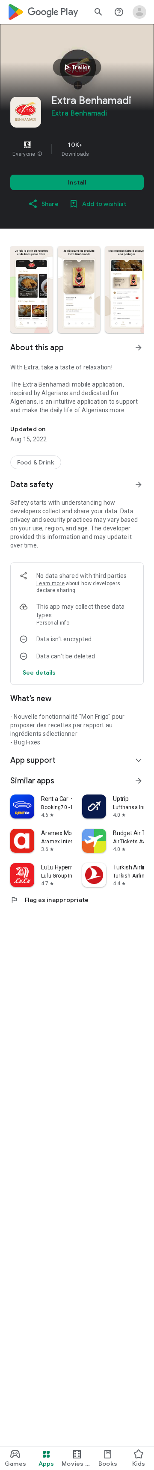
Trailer (76, 67)
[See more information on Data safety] (138, 484)
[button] (39, 154)
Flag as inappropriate (49, 900)
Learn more (50, 583)
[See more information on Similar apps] (138, 781)
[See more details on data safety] (39, 672)
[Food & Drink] (35, 462)
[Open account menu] (139, 12)
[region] (77, 149)
